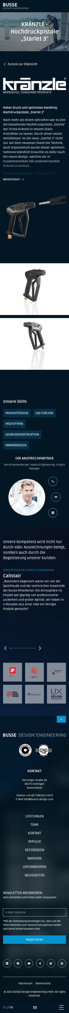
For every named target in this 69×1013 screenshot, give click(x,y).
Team (34, 825)
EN (11, 1007)
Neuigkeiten (34, 875)
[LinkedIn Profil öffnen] (53, 512)
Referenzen (34, 850)
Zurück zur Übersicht (22, 64)
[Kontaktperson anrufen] (53, 481)
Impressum (25, 983)
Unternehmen (34, 867)
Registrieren (34, 940)
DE (5, 1007)
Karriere (34, 858)
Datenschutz (43, 983)
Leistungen (34, 816)
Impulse (34, 841)
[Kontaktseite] (35, 1007)
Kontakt (34, 833)
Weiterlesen (11, 179)
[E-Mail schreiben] (56, 497)
